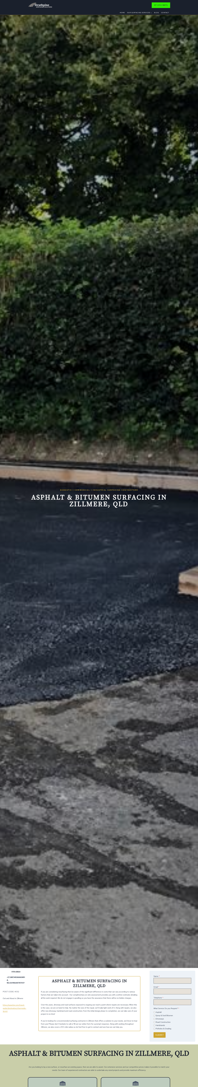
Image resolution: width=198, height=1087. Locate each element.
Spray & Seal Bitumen (164, 1015)
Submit (159, 1035)
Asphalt (159, 1012)
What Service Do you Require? (166, 1008)
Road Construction (163, 1022)
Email (156, 987)
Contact (165, 13)
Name (157, 976)
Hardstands (160, 1025)
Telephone (158, 997)
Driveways (160, 1019)
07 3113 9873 (161, 5)
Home (122, 13)
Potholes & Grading (163, 1028)
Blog (156, 13)
